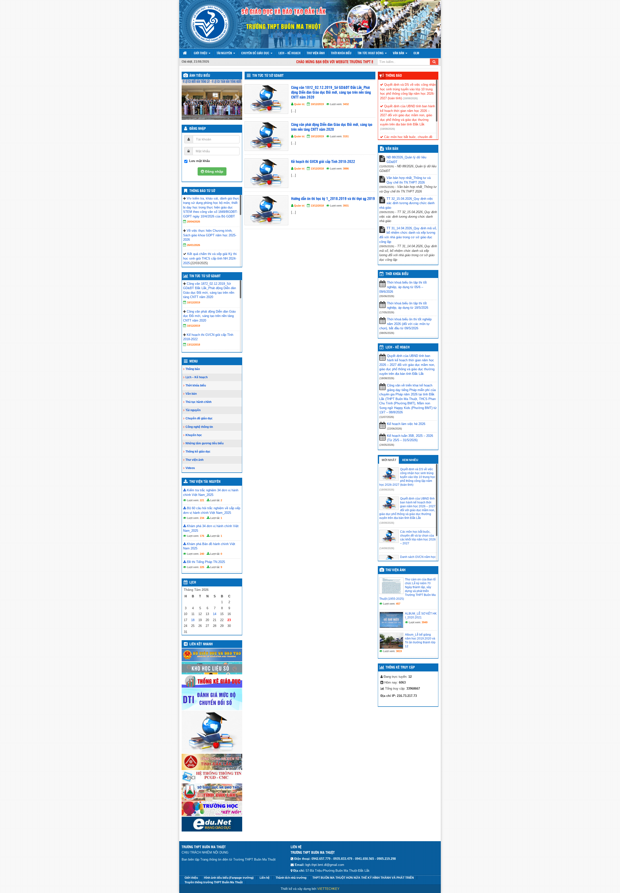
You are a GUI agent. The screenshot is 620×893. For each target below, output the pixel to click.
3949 (424, 622)
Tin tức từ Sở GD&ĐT (205, 276)
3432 (346, 104)
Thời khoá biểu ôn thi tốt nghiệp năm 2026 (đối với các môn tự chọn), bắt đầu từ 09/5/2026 (405, 323)
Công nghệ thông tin (199, 427)
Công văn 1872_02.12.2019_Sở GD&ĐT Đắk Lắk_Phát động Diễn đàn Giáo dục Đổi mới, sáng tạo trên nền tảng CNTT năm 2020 (331, 92)
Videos (190, 468)
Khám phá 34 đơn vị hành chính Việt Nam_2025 (211, 528)
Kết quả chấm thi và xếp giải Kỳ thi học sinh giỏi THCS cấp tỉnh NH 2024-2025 (210, 258)
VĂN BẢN (392, 149)
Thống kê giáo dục (198, 451)
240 (202, 553)
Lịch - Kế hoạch (398, 347)
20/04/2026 (193, 221)
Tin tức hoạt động (370, 53)
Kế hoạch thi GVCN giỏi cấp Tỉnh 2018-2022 (323, 162)
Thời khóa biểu (341, 53)
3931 (346, 205)
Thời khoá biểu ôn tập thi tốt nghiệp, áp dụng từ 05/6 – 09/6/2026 (403, 287)
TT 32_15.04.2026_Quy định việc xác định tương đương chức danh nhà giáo (406, 203)
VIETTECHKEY (328, 889)
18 (192, 620)
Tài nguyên (225, 53)
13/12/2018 (193, 344)
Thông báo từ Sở (202, 191)
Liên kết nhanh (201, 644)
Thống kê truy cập (400, 667)
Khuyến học (194, 435)
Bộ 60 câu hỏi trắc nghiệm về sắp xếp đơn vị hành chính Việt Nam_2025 (211, 510)
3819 (399, 651)
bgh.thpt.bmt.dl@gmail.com (324, 865)
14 (214, 614)
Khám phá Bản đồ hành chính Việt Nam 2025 (209, 546)
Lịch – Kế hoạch (290, 53)
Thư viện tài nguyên (204, 482)
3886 (346, 168)
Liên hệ (265, 877)
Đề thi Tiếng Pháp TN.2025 (205, 562)
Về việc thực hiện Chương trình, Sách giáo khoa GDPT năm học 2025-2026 (209, 235)
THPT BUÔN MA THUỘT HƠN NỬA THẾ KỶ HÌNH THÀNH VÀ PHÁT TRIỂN (363, 877)
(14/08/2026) (386, 548)
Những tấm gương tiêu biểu (205, 443)
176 (202, 535)
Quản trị (299, 104)
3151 (346, 136)
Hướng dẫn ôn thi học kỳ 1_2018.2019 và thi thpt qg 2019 (333, 199)
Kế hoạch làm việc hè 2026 (406, 424)
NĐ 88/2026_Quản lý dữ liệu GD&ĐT (406, 159)
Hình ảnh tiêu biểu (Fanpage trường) (229, 877)
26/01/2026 (193, 245)
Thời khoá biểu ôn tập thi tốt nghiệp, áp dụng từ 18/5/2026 (407, 305)
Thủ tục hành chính (198, 402)
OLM (416, 53)
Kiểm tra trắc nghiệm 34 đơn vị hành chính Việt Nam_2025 (210, 492)
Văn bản (399, 53)
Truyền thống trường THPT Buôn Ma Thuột (214, 882)
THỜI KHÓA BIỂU (397, 274)
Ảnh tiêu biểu (199, 75)
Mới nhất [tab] (389, 460)
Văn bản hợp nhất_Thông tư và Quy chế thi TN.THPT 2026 (409, 180)
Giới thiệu (201, 53)
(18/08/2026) (410, 98)
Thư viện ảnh (316, 53)
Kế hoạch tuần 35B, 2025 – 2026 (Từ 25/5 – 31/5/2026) (410, 438)
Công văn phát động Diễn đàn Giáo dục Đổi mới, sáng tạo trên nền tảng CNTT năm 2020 (209, 316)
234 (202, 517)
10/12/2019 (193, 302)
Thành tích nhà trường (291, 877)
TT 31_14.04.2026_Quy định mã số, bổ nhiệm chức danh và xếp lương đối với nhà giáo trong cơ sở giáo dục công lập (408, 235)
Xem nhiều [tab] (410, 460)
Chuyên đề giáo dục (255, 53)
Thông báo (193, 369)
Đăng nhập (197, 129)
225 (202, 567)
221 (202, 500)
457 (398, 603)
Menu (193, 361)
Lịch (192, 582)
